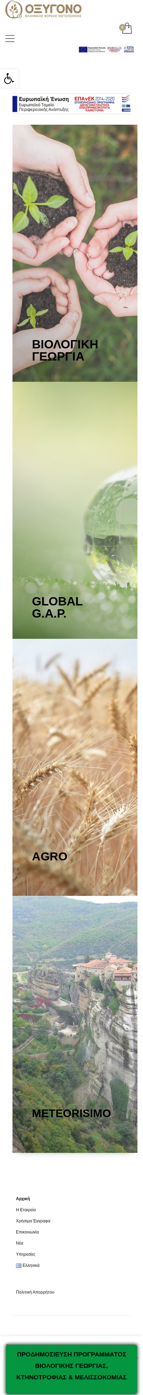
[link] (9, 78)
